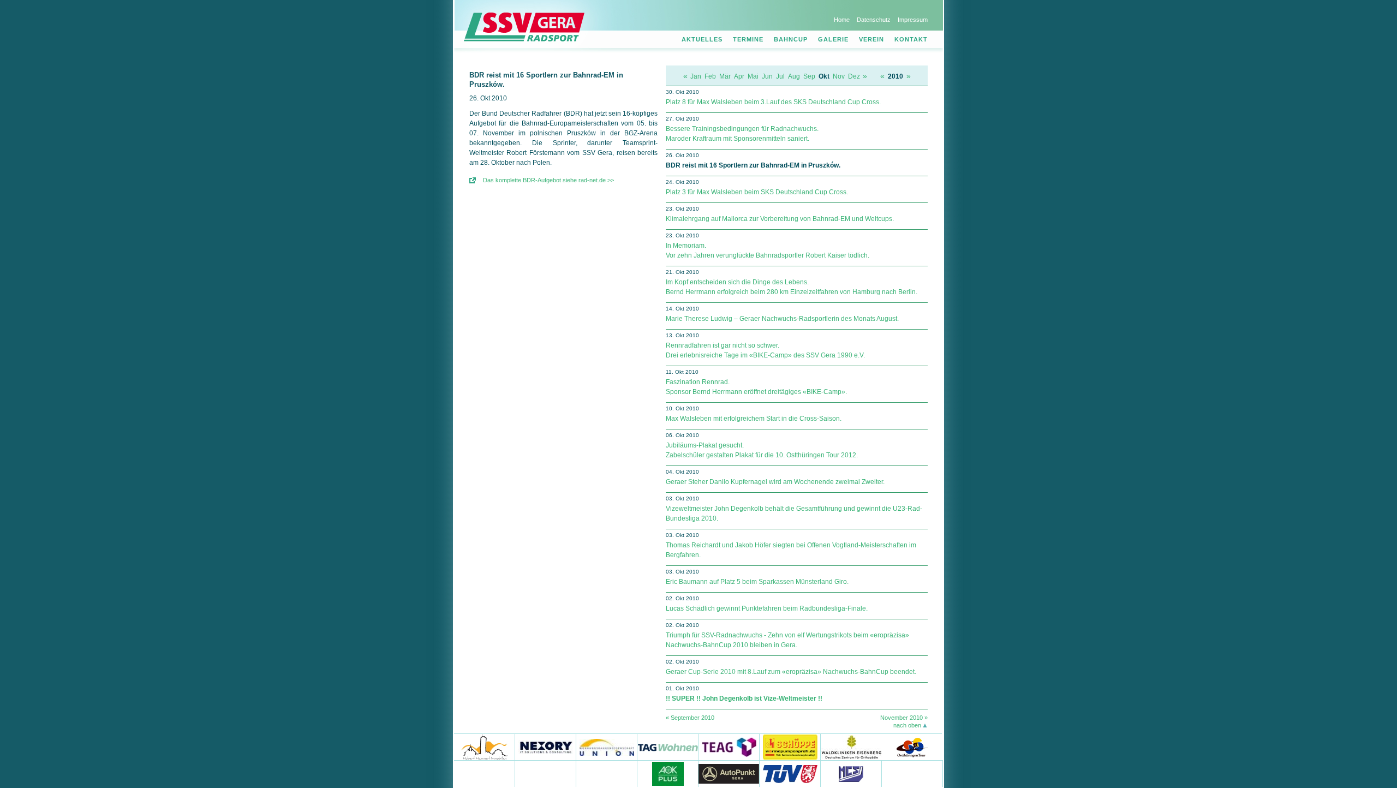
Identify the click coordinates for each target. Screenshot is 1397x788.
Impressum (913, 19)
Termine (748, 39)
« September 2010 (690, 717)
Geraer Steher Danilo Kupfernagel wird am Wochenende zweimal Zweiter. (775, 482)
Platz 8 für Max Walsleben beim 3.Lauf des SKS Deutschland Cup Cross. (773, 102)
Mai (753, 76)
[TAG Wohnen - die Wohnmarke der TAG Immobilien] (667, 746)
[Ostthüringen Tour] (911, 746)
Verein (871, 39)
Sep (809, 76)
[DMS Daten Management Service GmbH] (606, 773)
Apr (739, 76)
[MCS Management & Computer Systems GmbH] (851, 773)
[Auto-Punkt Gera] (729, 773)
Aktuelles (702, 39)
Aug (794, 76)
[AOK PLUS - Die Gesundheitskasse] (667, 773)
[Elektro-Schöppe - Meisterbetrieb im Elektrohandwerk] (790, 746)
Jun (767, 76)
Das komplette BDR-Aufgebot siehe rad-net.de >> (548, 180)
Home (842, 19)
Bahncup (791, 39)
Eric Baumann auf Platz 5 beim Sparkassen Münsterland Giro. (757, 582)
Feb (710, 76)
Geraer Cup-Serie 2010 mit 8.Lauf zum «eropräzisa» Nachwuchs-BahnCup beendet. (791, 672)
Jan (695, 76)
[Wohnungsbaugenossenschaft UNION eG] (606, 746)
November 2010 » (904, 717)
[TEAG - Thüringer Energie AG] (729, 746)
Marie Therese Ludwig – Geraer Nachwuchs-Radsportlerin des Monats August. (782, 319)
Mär (725, 76)
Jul (780, 76)
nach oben (907, 725)
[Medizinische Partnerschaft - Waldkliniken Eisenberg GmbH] (851, 746)
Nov (839, 76)
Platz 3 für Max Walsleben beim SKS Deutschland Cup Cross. (757, 192)
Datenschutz (874, 19)
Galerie (833, 39)
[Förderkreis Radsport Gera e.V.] (912, 773)
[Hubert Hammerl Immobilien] (484, 746)
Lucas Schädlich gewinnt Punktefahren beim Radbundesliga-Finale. (767, 608)
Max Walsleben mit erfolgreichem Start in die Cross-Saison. (753, 418)
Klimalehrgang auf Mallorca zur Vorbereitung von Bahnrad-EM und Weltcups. (780, 219)
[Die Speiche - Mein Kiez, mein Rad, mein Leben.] (545, 773)
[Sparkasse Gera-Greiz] (484, 773)
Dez (854, 76)
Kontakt (911, 39)
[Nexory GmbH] (545, 746)
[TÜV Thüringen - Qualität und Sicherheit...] (790, 773)
